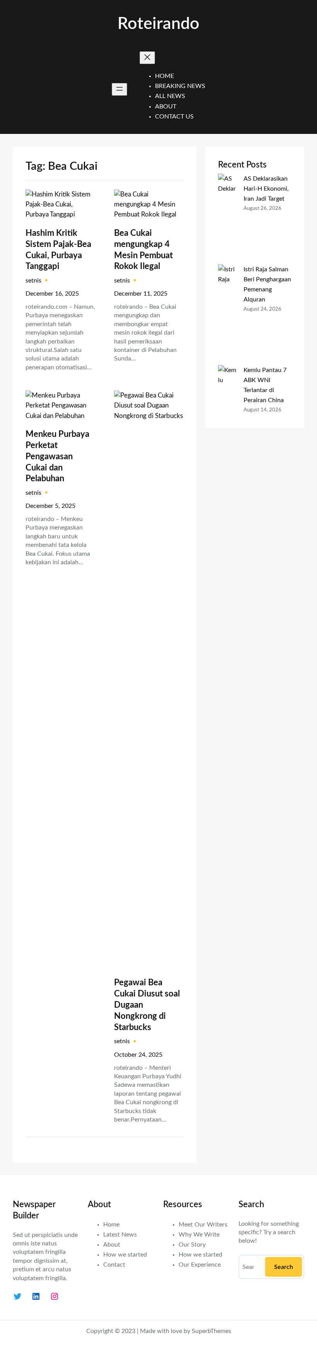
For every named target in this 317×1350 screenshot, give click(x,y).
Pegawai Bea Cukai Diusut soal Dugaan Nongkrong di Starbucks (147, 1005)
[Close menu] (147, 57)
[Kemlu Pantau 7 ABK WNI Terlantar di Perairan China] (227, 415)
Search (283, 1267)
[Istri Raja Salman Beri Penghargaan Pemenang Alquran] (227, 314)
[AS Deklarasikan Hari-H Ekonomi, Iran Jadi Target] (227, 219)
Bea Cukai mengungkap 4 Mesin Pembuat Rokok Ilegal (143, 250)
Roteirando (158, 24)
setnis (33, 280)
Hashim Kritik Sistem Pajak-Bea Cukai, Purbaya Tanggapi (58, 250)
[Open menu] (119, 89)
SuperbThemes (211, 1331)
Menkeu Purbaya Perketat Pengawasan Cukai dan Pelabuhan (57, 456)
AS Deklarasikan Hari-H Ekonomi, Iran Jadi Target (266, 189)
